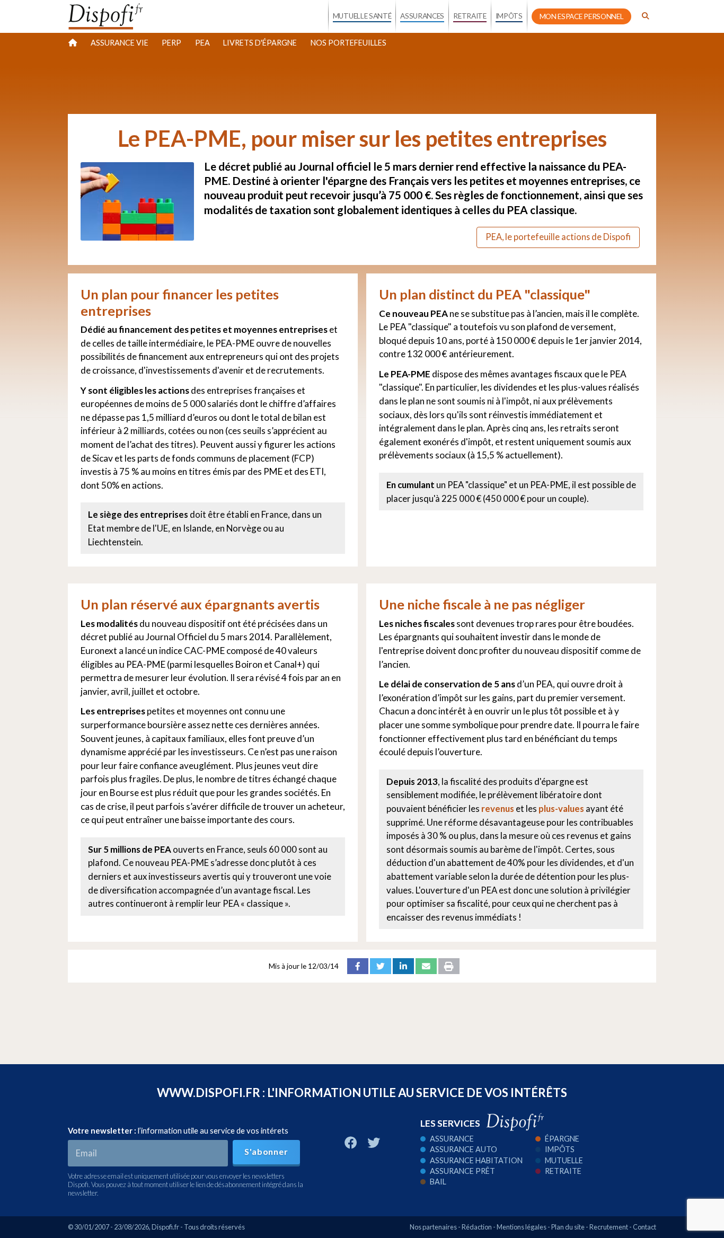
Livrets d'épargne (260, 42)
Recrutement (608, 1227)
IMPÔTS (509, 16)
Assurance (452, 1138)
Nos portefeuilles (348, 42)
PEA (202, 42)
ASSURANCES (422, 16)
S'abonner (266, 1151)
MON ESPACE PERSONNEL (582, 16)
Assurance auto (463, 1149)
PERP (171, 42)
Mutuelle (564, 1160)
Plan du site (568, 1227)
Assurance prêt (462, 1170)
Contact (644, 1227)
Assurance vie (119, 42)
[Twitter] (380, 966)
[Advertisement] (362, 81)
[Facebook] (357, 966)
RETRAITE (469, 16)
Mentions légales (521, 1227)
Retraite (563, 1170)
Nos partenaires (433, 1227)
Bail (438, 1181)
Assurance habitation (476, 1160)
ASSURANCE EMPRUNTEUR (422, 107)
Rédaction (477, 1227)
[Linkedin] (403, 966)
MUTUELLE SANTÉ (362, 16)
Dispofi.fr (165, 1227)
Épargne (562, 1138)
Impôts (560, 1149)
